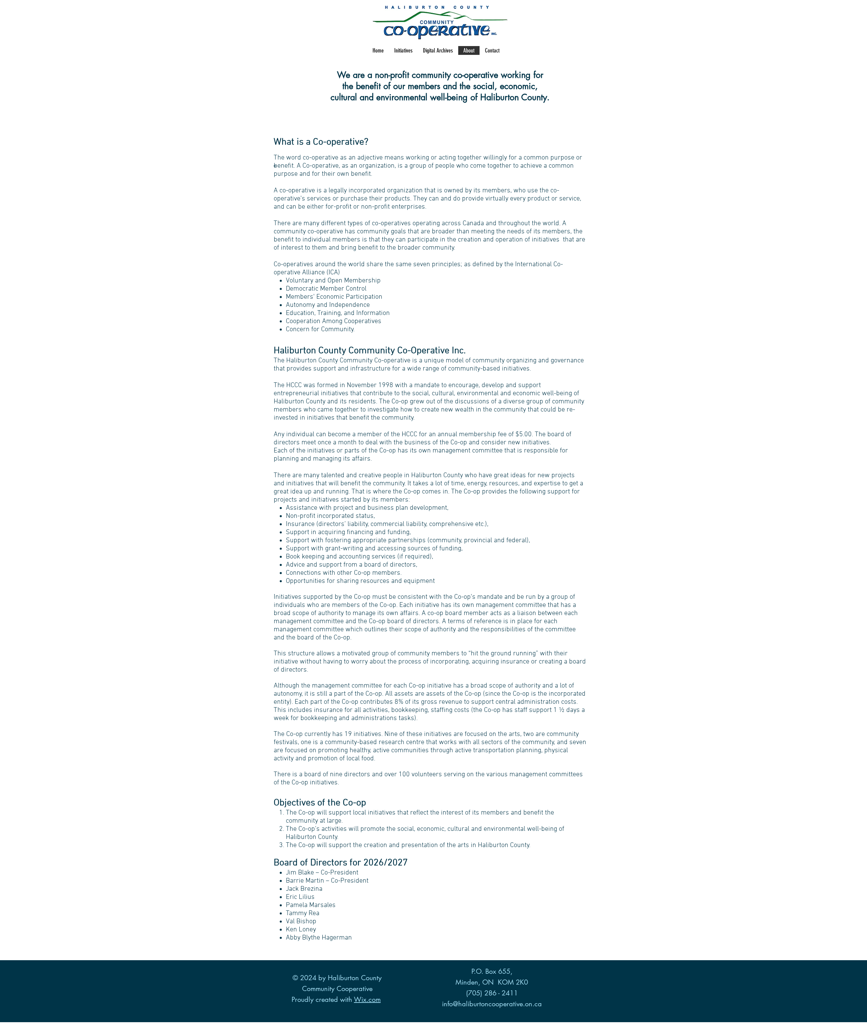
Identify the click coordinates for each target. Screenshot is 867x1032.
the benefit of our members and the (407, 86)
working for (522, 74)
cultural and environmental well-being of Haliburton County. (440, 97)
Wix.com (367, 999)
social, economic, (505, 86)
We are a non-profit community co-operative (419, 74)
